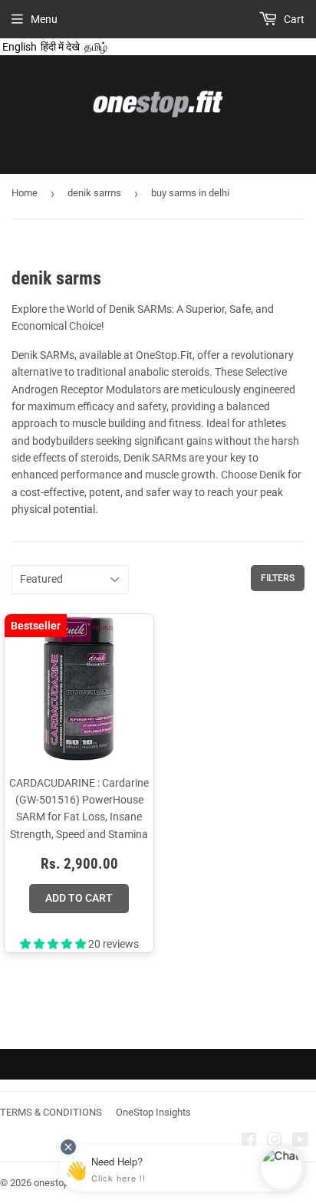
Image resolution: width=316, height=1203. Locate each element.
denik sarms (94, 193)
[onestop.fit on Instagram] (274, 1142)
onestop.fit (57, 1182)
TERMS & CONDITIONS (51, 1112)
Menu (44, 19)
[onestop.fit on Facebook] (249, 1142)
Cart (292, 19)
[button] (54, 944)
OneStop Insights (153, 1112)
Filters (278, 578)
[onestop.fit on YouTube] (300, 1142)
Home (25, 193)
